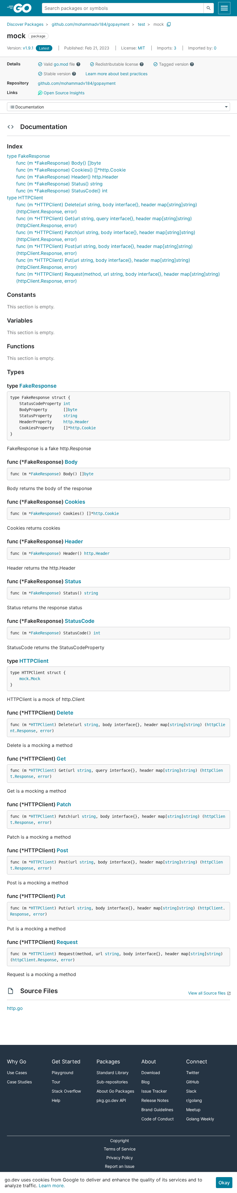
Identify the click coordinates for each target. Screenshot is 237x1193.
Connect (196, 1061)
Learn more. (52, 1185)
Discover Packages (25, 24)
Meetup (193, 1109)
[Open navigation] (224, 8)
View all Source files (206, 993)
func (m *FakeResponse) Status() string (59, 184)
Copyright (119, 1140)
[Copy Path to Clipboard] (168, 24)
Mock (35, 678)
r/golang (194, 1100)
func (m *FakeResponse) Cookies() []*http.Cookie (71, 170)
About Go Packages (115, 1091)
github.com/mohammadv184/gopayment (90, 24)
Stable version (57, 73)
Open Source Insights (63, 92)
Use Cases (17, 1072)
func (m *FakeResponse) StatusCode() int (62, 191)
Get (61, 759)
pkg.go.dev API (111, 1100)
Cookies (75, 502)
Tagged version (174, 64)
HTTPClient (34, 661)
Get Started (66, 1061)
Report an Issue (119, 1166)
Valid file (59, 64)
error (46, 730)
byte (72, 409)
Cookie (89, 428)
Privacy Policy (119, 1157)
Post (62, 850)
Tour (56, 1081)
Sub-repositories (112, 1081)
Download (150, 1072)
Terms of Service (120, 1148)
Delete (65, 713)
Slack (191, 1091)
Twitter (192, 1072)
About (148, 1061)
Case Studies (19, 1081)
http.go (15, 1008)
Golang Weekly (200, 1118)
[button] (40, 64)
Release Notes (155, 1100)
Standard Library (113, 1072)
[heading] (24, 8)
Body (71, 462)
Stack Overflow (66, 1091)
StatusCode (80, 621)
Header (82, 421)
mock (158, 24)
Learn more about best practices (116, 73)
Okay (224, 1182)
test (141, 24)
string (70, 415)
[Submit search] (208, 8)
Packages (108, 1061)
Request (67, 942)
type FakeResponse (28, 156)
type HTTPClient (25, 197)
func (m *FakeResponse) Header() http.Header (67, 177)
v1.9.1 (21, 47)
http (68, 421)
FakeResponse (38, 386)
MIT (141, 47)
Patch (64, 804)
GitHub (192, 1081)
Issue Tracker (154, 1091)
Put (61, 896)
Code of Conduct (157, 1118)
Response (26, 730)
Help (56, 1100)
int (66, 403)
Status (73, 581)
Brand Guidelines (157, 1109)
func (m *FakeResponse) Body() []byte (58, 163)
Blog (145, 1081)
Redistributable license (116, 64)
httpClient (211, 908)
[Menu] (118, 106)
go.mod (61, 64)
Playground (62, 1072)
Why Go (16, 1061)
